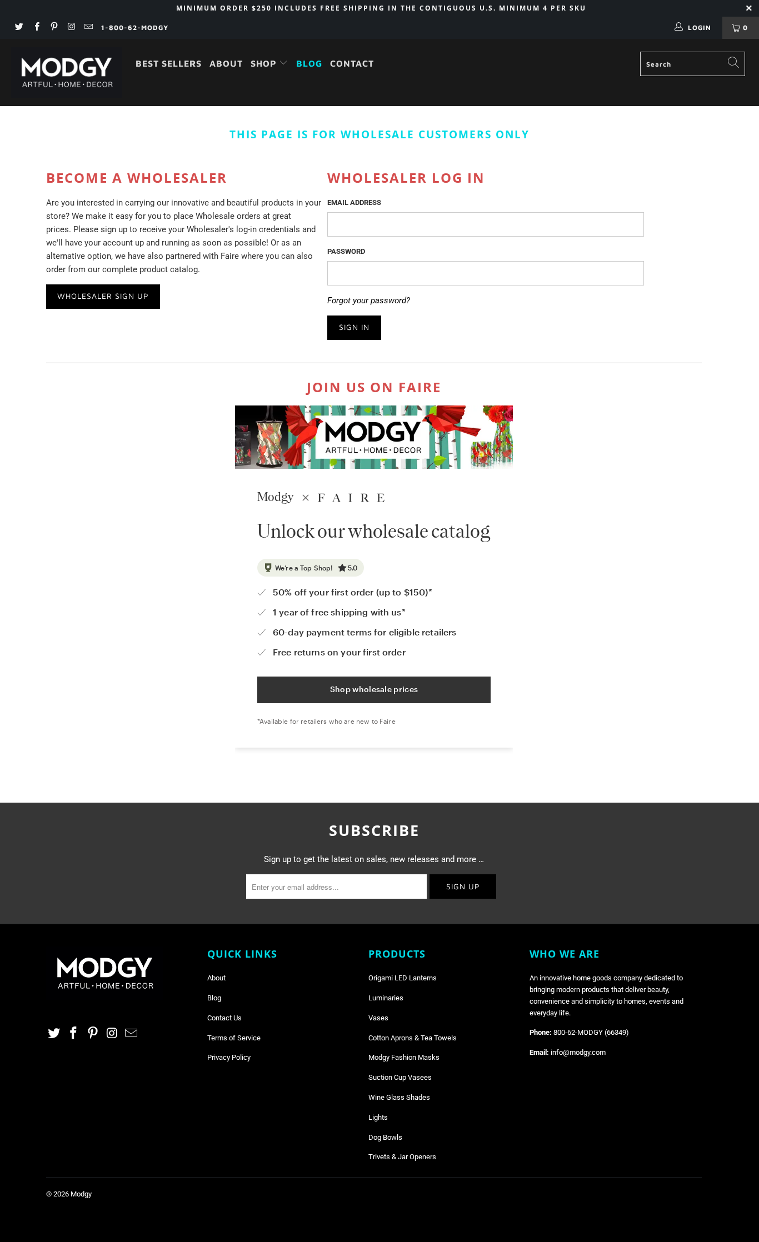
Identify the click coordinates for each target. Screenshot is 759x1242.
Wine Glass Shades (399, 1097)
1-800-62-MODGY (134, 27)
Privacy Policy (229, 1057)
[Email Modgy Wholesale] (88, 28)
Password (346, 251)
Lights (378, 1117)
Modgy (81, 1194)
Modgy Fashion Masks (404, 1057)
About (226, 63)
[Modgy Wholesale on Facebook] (36, 28)
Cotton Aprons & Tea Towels (412, 1038)
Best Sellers (169, 63)
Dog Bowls (385, 1137)
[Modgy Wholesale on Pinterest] (53, 28)
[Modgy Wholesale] (66, 72)
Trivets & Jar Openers (402, 1157)
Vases (378, 1018)
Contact (352, 63)
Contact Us (224, 1018)
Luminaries (385, 998)
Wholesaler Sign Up (103, 296)
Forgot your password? (368, 301)
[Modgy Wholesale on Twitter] (18, 28)
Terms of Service (234, 1038)
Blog (309, 63)
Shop (265, 63)
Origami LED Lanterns (402, 978)
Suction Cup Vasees (400, 1077)
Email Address (354, 202)
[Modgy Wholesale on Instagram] (71, 28)
